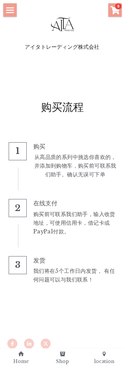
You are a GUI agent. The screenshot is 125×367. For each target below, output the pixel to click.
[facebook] (12, 344)
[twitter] (46, 344)
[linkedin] (29, 344)
